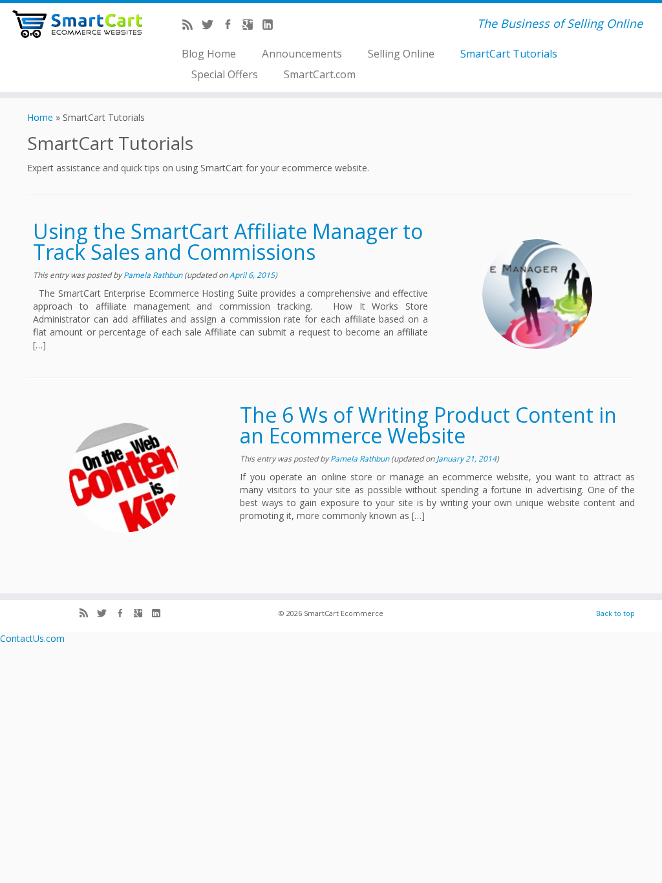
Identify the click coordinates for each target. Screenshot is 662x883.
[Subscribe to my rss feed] (192, 26)
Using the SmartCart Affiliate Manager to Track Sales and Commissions (228, 241)
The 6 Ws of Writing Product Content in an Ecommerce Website (428, 425)
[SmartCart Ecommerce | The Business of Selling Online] (77, 24)
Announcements (302, 53)
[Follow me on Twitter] (212, 26)
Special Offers (224, 74)
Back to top (615, 613)
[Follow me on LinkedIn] (272, 26)
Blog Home (209, 53)
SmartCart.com (320, 74)
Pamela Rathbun (152, 275)
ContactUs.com (32, 638)
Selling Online (401, 53)
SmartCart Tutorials (508, 53)
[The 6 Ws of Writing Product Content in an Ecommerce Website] (124, 478)
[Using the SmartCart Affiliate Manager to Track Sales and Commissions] (537, 294)
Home (40, 117)
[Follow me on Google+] (252, 26)
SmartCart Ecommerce (343, 613)
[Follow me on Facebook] (232, 26)
